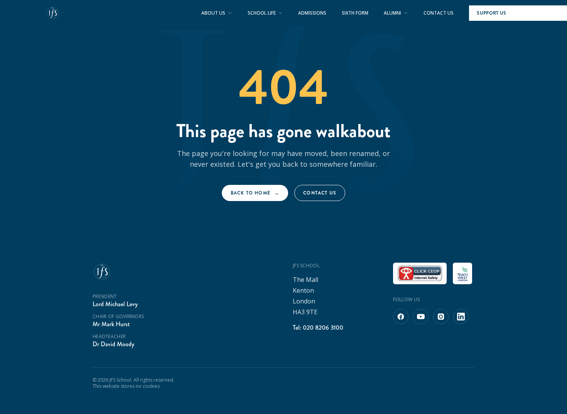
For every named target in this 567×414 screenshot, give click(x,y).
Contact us (319, 192)
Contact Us (439, 13)
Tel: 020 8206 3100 (318, 327)
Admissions (312, 13)
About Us (213, 13)
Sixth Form (355, 13)
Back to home (255, 192)
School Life (262, 13)
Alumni (392, 13)
